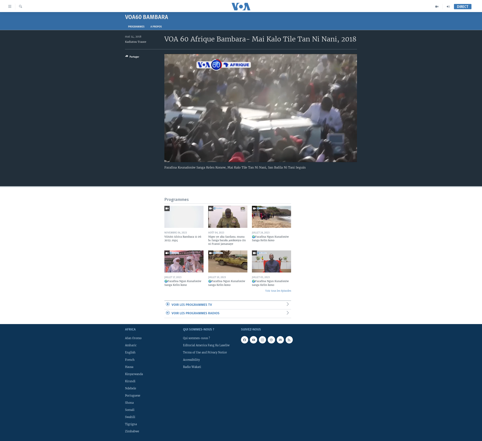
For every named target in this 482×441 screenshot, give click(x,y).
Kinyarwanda (134, 374)
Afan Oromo (133, 338)
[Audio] (448, 6)
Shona (129, 402)
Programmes (136, 26)
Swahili (130, 417)
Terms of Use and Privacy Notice (205, 352)
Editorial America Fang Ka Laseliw (206, 345)
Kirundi (130, 381)
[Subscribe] (280, 339)
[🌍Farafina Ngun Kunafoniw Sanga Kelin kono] (271, 217)
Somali (129, 409)
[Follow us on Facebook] (244, 339)
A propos (156, 26)
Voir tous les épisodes (278, 290)
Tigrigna (131, 424)
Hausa (129, 367)
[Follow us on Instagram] (262, 339)
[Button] (132, 57)
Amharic (131, 345)
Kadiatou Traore (135, 41)
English (130, 352)
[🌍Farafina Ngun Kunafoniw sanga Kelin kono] (227, 261)
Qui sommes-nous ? (196, 338)
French (130, 359)
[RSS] (289, 339)
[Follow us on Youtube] (253, 339)
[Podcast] (271, 339)
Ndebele (130, 388)
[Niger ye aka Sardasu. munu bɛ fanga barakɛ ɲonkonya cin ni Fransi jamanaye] (227, 217)
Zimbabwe (132, 431)
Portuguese (132, 395)
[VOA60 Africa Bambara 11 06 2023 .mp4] (184, 217)
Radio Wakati (192, 367)
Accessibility (191, 359)
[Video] (437, 6)
